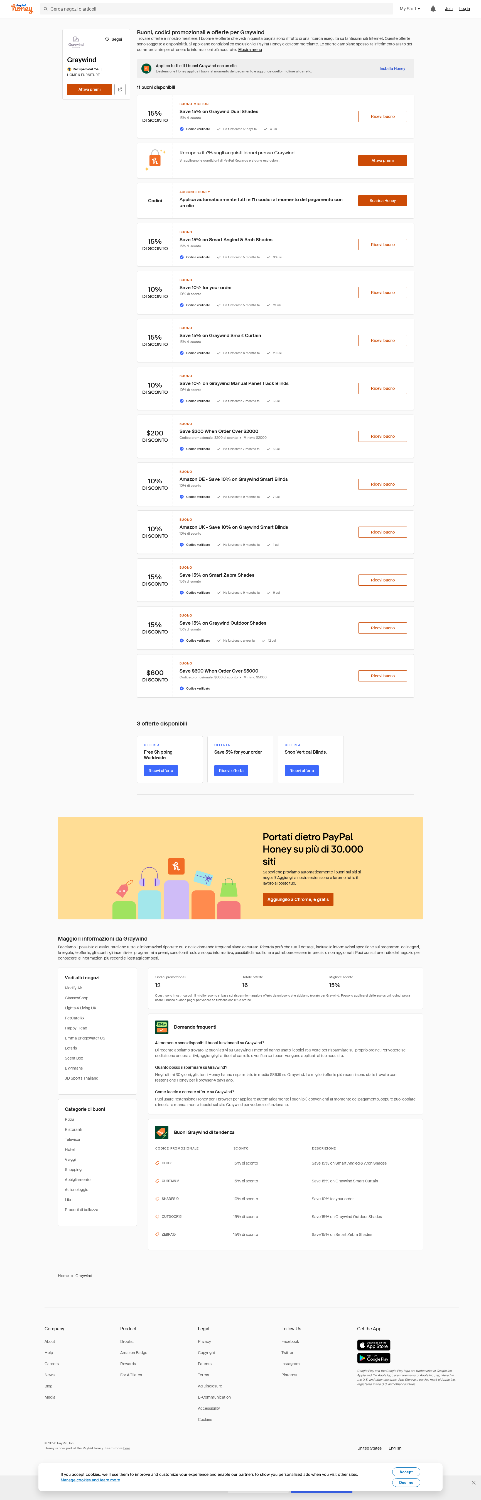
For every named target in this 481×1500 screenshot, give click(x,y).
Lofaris (71, 1048)
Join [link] (449, 8)
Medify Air (73, 987)
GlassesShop (76, 997)
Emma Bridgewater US (85, 1038)
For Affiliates (131, 1374)
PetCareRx (74, 1018)
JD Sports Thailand (81, 1078)
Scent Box (74, 1058)
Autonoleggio (76, 1189)
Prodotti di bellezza (81, 1209)
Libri (68, 1199)
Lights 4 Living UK (80, 1007)
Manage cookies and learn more (90, 1479)
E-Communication (214, 1397)
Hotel (70, 1149)
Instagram (290, 1363)
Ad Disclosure (210, 1386)
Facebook (290, 1341)
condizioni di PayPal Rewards (225, 160)
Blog (48, 1386)
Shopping (73, 1169)
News (50, 1374)
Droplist (127, 1341)
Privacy (204, 1341)
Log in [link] (464, 8)
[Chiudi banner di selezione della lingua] (474, 1483)
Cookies (205, 1419)
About (50, 1341)
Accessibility (209, 1408)
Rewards (128, 1363)
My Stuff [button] (408, 9)
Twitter (287, 1352)
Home (63, 1275)
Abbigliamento (77, 1179)
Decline (406, 1482)
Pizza (69, 1119)
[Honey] (22, 9)
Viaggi (70, 1159)
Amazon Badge (133, 1352)
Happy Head (76, 1028)
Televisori (73, 1139)
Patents (205, 1363)
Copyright (206, 1352)
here (126, 1448)
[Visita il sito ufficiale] (120, 89)
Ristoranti (73, 1129)
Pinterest (289, 1374)
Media (50, 1397)
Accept (406, 1472)
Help (49, 1352)
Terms (203, 1374)
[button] (379, 1448)
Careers (52, 1363)
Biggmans (74, 1068)
